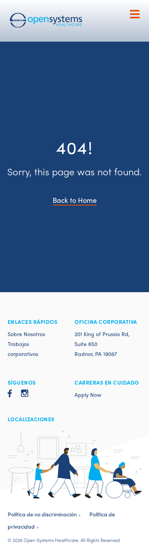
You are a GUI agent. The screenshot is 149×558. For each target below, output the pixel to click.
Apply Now (87, 394)
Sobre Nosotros (26, 334)
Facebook (10, 396)
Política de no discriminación (42, 514)
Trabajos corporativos (23, 348)
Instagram (24, 396)
